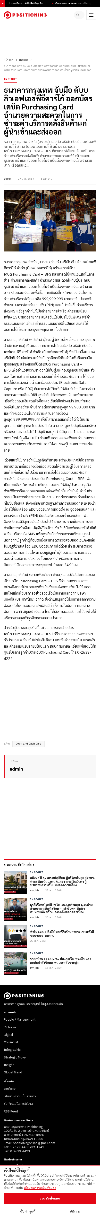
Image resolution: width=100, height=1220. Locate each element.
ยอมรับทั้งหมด (50, 1198)
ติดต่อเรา (10, 1088)
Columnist (11, 1042)
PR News (10, 1027)
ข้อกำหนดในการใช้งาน (18, 1103)
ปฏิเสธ (75, 1211)
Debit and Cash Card (29, 744)
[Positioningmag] (25, 15)
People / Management (19, 1019)
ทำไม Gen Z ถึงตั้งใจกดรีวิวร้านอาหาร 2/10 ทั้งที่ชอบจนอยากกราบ (62, 933)
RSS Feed (11, 1111)
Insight (23, 60)
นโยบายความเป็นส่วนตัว (20, 1096)
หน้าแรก (8, 60)
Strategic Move (15, 1057)
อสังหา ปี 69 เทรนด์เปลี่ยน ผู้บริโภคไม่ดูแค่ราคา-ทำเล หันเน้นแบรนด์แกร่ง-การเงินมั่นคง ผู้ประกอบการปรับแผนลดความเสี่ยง (62, 881)
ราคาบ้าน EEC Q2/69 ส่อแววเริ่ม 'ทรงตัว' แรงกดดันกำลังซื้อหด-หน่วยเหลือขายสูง (60, 960)
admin (7, 179)
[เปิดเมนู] (91, 15)
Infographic (12, 1049)
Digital (8, 1034)
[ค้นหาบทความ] (79, 15)
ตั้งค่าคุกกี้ (28, 1211)
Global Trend (13, 1072)
